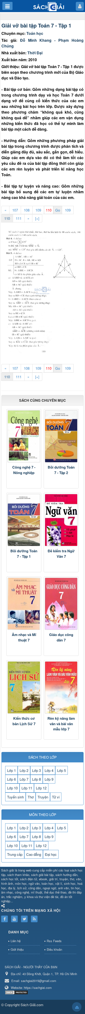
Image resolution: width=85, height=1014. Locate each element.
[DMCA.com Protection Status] (17, 992)
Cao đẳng (33, 854)
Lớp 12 (41, 787)
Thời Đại (34, 52)
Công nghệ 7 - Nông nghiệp (23, 470)
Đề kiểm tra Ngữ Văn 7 (61, 553)
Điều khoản (54, 949)
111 (18, 218)
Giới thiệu (17, 949)
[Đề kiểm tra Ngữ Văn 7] (61, 520)
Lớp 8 (36, 779)
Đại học (51, 854)
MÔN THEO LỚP (42, 814)
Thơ (31, 796)
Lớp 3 (36, 770)
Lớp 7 (24, 779)
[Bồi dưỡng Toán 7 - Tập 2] (61, 436)
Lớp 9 (49, 779)
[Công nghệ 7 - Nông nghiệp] (24, 436)
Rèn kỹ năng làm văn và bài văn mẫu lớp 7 (61, 724)
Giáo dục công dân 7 (61, 637)
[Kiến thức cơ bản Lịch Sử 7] (24, 687)
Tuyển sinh (15, 796)
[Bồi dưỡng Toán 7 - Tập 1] (24, 520)
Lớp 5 (61, 770)
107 (15, 209)
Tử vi (56, 796)
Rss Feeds (54, 941)
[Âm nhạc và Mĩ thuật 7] (24, 604)
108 (27, 209)
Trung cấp (14, 854)
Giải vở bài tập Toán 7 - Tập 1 (36, 25)
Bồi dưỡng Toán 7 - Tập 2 (61, 470)
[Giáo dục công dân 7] (61, 604)
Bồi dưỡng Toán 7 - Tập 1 (23, 553)
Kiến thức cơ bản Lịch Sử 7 (24, 721)
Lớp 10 (12, 787)
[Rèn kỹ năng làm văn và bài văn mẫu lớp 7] (61, 687)
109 (38, 209)
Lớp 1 (11, 770)
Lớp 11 (26, 787)
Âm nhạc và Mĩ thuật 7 (24, 637)
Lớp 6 (11, 779)
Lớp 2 (24, 770)
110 (7, 218)
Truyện (43, 796)
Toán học (34, 33)
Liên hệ (16, 941)
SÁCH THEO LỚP (42, 757)
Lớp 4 (49, 770)
